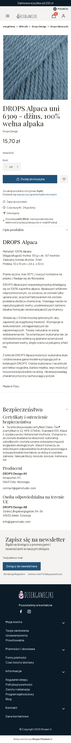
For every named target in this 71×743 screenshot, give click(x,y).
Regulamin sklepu (17, 679)
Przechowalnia (15, 640)
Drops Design (39, 26)
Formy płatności (16, 657)
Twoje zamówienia (17, 630)
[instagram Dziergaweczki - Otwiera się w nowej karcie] (29, 611)
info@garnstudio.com (17, 521)
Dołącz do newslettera (21, 566)
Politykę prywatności (51, 574)
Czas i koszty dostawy (20, 662)
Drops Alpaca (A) (59, 26)
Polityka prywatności (19, 684)
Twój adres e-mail (13, 557)
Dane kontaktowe (17, 716)
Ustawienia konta (17, 635)
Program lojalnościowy (20, 694)
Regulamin (19, 574)
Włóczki (23, 26)
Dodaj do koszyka (33, 179)
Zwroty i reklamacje (18, 689)
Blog (9, 699)
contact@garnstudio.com (19, 488)
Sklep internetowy (31, 739)
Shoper (45, 729)
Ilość (5, 160)
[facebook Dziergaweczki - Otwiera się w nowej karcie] (21, 611)
